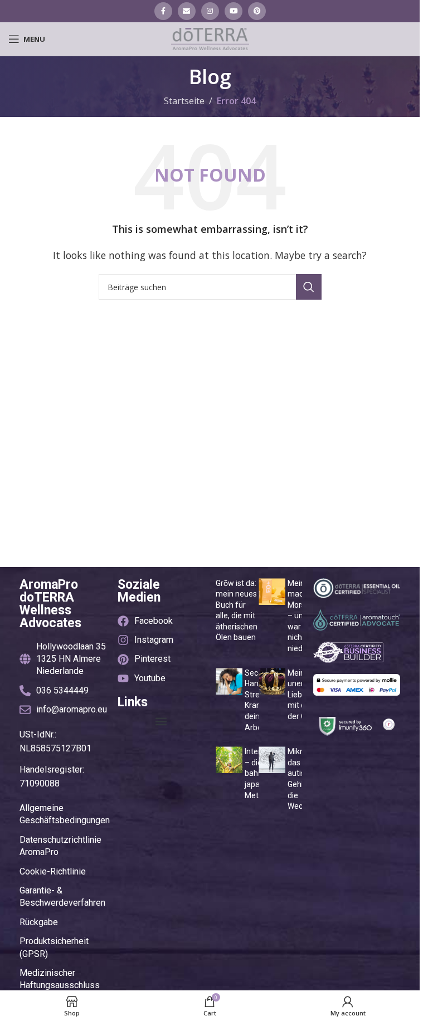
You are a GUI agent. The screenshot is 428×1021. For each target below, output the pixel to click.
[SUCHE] (309, 287)
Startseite (184, 101)
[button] (161, 721)
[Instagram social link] (210, 11)
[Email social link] (187, 11)
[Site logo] (210, 38)
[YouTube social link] (233, 11)
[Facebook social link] (163, 11)
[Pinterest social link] (257, 11)
